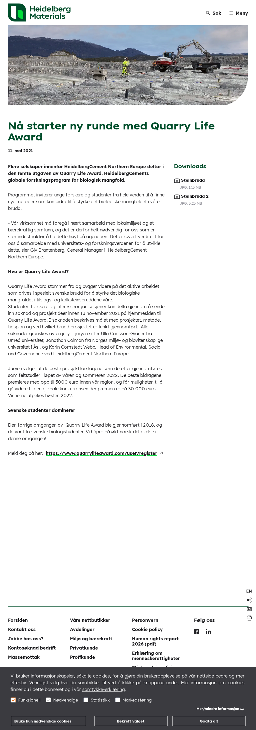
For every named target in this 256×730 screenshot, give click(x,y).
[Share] (249, 600)
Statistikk (100, 700)
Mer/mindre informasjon (217, 709)
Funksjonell (29, 700)
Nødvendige (65, 700)
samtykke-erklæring (103, 689)
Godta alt (209, 721)
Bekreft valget (130, 721)
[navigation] (249, 591)
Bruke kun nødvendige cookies (43, 721)
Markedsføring (137, 700)
